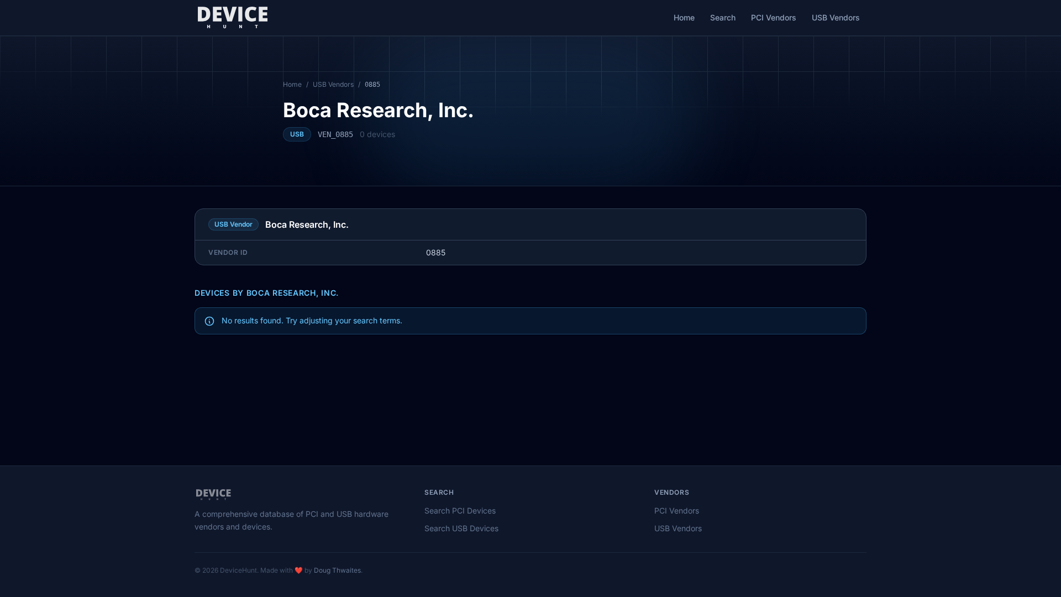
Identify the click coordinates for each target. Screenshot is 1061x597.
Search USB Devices (461, 528)
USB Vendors (836, 17)
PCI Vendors (773, 17)
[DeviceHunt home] (232, 17)
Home (684, 17)
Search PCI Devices (460, 510)
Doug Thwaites (337, 570)
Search (723, 17)
